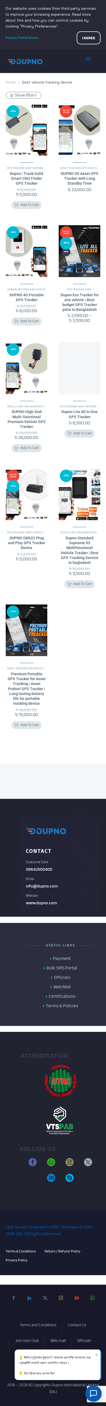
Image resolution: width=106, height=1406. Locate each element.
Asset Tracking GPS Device (78, 168)
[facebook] (32, 1164)
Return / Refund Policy (63, 1251)
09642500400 (39, 869)
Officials (84, 1341)
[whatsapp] (51, 1164)
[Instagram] (60, 1302)
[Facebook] (13, 1302)
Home (10, 82)
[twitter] (88, 1164)
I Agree (88, 38)
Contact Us (77, 1326)
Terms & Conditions (21, 1251)
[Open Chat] (93, 1393)
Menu (92, 61)
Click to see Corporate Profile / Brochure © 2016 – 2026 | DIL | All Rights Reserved (50, 1230)
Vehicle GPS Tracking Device (27, 406)
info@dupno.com (42, 886)
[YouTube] (76, 1302)
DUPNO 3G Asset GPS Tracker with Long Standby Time (79, 178)
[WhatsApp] (92, 1302)
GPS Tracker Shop (19, 168)
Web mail (58, 1341)
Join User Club (27, 1341)
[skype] (69, 1180)
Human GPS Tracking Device (26, 289)
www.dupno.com (41, 903)
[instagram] (69, 1164)
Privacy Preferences (21, 37)
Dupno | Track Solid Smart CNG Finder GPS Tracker (26, 178)
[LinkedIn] (29, 1302)
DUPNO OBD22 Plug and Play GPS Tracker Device (26, 543)
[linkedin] (51, 1180)
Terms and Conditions (38, 1326)
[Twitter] (45, 1302)
